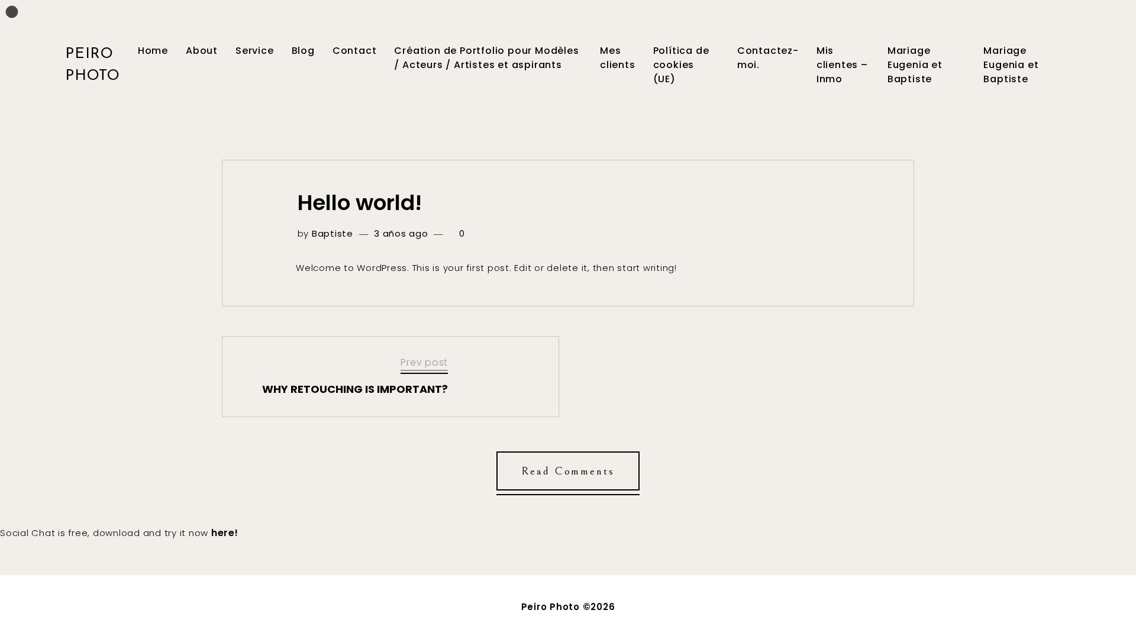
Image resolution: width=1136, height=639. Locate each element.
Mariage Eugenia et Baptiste (915, 65)
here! (224, 533)
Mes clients (617, 58)
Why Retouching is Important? (355, 389)
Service (254, 50)
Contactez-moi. (768, 58)
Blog (303, 50)
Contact (355, 50)
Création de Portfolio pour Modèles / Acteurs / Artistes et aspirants (486, 58)
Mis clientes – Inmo (842, 65)
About (202, 50)
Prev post (424, 362)
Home (153, 50)
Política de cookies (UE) (681, 65)
